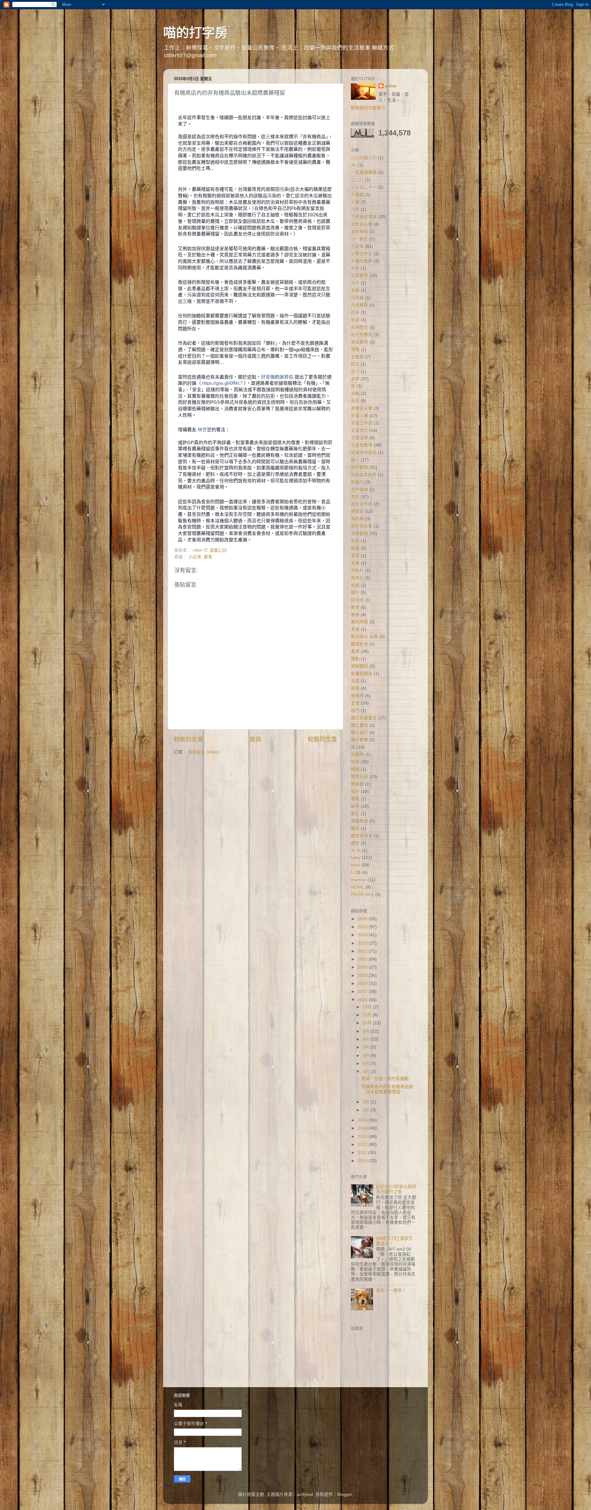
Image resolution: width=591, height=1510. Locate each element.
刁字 (355, 209)
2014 (363, 1128)
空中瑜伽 (359, 489)
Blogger (344, 1494)
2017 (363, 991)
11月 (367, 1015)
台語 (355, 320)
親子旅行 (359, 732)
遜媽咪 (357, 695)
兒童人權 (359, 415)
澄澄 (355, 703)
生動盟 (357, 357)
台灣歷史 (359, 327)
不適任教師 (361, 261)
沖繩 (355, 393)
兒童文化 (359, 430)
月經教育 (359, 305)
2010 (363, 1161)
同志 (355, 364)
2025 (363, 927)
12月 (368, 1007)
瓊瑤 (355, 799)
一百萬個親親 (364, 172)
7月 (367, 1047)
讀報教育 (359, 821)
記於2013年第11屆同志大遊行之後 (396, 1189)
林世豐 (204, 429)
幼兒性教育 (361, 334)
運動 (355, 659)
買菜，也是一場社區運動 (385, 1078)
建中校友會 (361, 526)
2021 (363, 959)
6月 (367, 1055)
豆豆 (355, 401)
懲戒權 (357, 784)
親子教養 (359, 739)
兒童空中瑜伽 (364, 452)
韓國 (355, 769)
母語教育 (359, 342)
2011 (363, 1152)
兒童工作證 (361, 423)
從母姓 (357, 600)
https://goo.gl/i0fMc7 (222, 383)
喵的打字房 (195, 33)
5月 (367, 1063)
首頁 (255, 739)
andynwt (305, 1494)
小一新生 (359, 239)
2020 (363, 967)
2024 (363, 935)
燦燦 (355, 762)
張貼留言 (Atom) (204, 752)
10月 (368, 1023)
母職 (355, 349)
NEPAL (357, 887)
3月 (367, 1102)
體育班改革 (361, 835)
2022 (363, 951)
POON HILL (362, 894)
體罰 (355, 843)
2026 (363, 919)
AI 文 (355, 850)
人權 (355, 202)
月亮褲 (357, 297)
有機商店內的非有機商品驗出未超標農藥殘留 (387, 1089)
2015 (363, 1120)
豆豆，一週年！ (391, 1290)
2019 (363, 975)
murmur (358, 879)
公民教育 (359, 275)
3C (353, 165)
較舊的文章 (322, 739)
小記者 (194, 557)
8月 (367, 1039)
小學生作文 (361, 253)
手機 (355, 290)
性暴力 (357, 482)
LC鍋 (356, 872)
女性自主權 (361, 224)
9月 (367, 1031)
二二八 (357, 180)
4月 (367, 1071)
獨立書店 (359, 725)
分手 (355, 283)
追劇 (355, 585)
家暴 (355, 563)
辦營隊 (357, 754)
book (355, 865)
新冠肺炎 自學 (364, 636)
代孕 (355, 312)
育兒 (355, 497)
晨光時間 (359, 622)
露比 (355, 813)
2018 (363, 983)
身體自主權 (361, 408)
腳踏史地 (359, 644)
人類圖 (357, 194)
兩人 (355, 460)
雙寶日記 (359, 776)
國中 (355, 592)
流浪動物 (359, 533)
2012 (363, 1144)
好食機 (268, 377)
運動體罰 (359, 666)
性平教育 (359, 467)
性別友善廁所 (364, 474)
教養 (355, 614)
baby (355, 857)
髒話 (355, 828)
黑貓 (355, 629)
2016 (363, 1000)
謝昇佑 (286, 377)
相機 (355, 548)
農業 (208, 557)
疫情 (355, 541)
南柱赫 (357, 518)
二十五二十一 (364, 187)
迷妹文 (357, 578)
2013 (363, 1136)
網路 (355, 688)
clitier (390, 86)
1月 (367, 1110)
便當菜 (357, 511)
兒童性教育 (361, 445)
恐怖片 (357, 570)
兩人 (364, 157)
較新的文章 (188, 739)
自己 (355, 371)
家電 (355, 555)
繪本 (355, 806)
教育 (355, 607)
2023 (363, 943)
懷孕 (355, 791)
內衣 (355, 268)
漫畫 (355, 681)
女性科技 (359, 231)
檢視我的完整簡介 (368, 108)
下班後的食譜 (364, 217)
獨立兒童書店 (364, 718)
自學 (355, 379)
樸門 (355, 710)
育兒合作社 (361, 504)
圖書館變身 (361, 673)
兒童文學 (359, 438)
